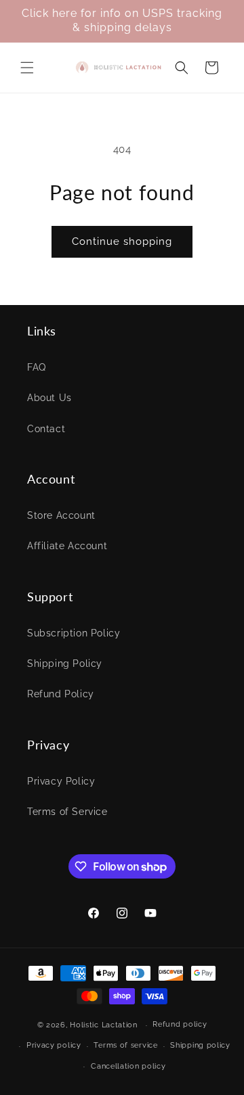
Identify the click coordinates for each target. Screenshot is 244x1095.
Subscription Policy (73, 633)
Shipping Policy (64, 663)
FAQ (36, 367)
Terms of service (125, 1045)
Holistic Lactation (104, 1025)
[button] (27, 68)
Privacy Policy (61, 781)
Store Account (61, 515)
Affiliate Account (67, 545)
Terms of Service (67, 811)
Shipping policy (200, 1045)
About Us (49, 397)
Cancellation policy (128, 1066)
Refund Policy (60, 694)
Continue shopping (122, 241)
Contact (46, 428)
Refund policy (179, 1024)
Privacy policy (53, 1045)
